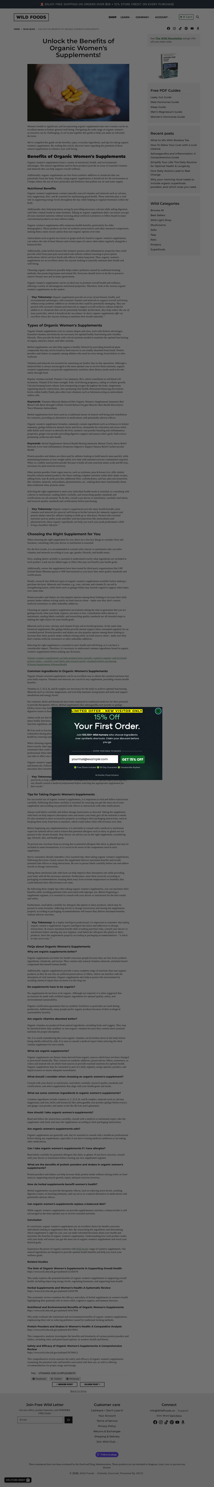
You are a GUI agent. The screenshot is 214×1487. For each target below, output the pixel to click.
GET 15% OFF (132, 759)
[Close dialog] (158, 711)
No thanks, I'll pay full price (107, 775)
